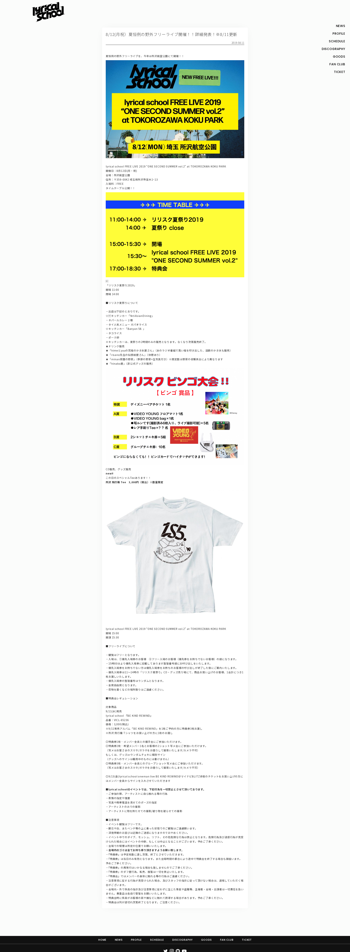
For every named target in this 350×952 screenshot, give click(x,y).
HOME (102, 940)
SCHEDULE (157, 940)
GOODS (206, 940)
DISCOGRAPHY (182, 940)
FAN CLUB (227, 940)
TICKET (247, 940)
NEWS (118, 940)
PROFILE (136, 940)
